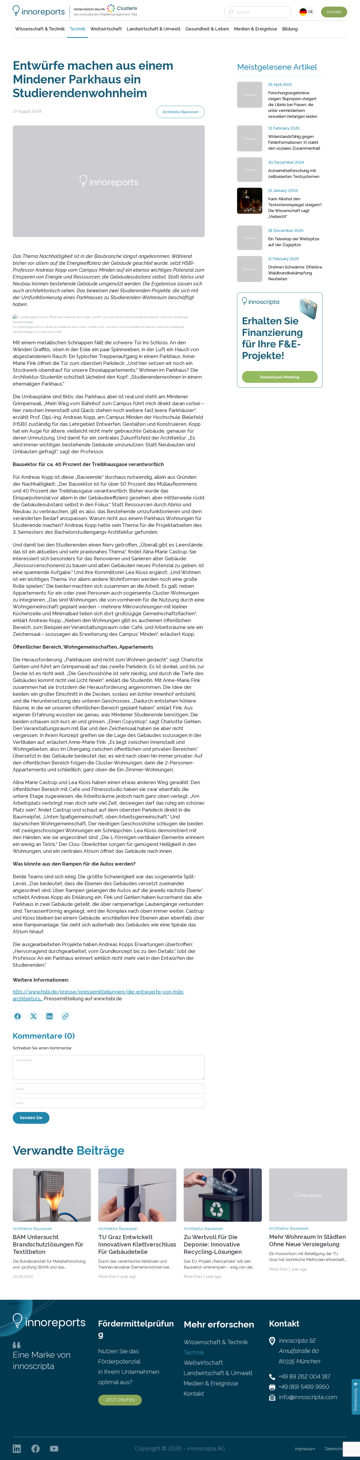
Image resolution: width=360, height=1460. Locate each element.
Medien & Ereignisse (211, 1383)
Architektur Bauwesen (180, 112)
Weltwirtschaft (203, 1362)
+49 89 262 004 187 (304, 1376)
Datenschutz (336, 1449)
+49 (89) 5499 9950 (304, 1386)
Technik (194, 1352)
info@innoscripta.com (308, 1397)
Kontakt (334, 12)
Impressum (305, 1449)
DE (310, 12)
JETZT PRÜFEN (120, 1400)
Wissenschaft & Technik (216, 1342)
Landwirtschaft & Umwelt (218, 1373)
